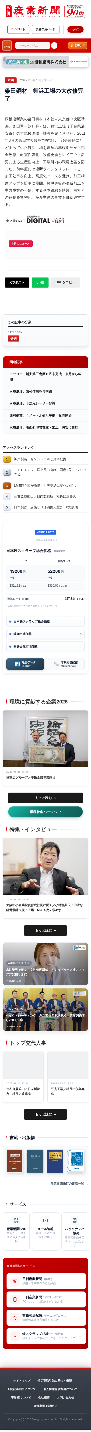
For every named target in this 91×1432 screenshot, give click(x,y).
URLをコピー (65, 282)
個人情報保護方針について (60, 1389)
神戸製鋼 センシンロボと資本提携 (40, 459)
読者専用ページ (46, 29)
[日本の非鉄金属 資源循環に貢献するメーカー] (35, 1161)
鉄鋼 (13, 338)
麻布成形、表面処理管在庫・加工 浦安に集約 (44, 427)
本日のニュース (20, 243)
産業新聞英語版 (44, 1406)
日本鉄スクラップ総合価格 (32, 621)
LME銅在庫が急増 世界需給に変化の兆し (45, 485)
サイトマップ (21, 1380)
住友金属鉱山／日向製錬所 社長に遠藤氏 (45, 496)
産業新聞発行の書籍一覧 (67, 1183)
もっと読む (43, 798)
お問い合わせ (65, 1397)
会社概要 (44, 1397)
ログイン (75, 29)
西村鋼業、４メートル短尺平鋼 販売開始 (41, 415)
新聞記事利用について (21, 1389)
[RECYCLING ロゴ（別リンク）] (80, 993)
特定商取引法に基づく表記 (55, 1380)
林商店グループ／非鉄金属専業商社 (30, 777)
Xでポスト (17, 282)
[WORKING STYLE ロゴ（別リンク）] (80, 947)
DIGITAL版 (18, 29)
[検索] (54, 45)
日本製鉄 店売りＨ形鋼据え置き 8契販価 (46, 507)
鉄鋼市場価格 (23, 634)
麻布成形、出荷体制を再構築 (31, 391)
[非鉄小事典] (55, 1161)
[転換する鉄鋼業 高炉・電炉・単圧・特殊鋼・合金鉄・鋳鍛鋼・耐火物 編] (15, 1161)
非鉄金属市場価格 (26, 646)
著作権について (21, 1397)
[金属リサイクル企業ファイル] (75, 1161)
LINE (40, 282)
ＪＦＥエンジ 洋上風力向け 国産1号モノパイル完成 (51, 472)
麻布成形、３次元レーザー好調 (32, 403)
